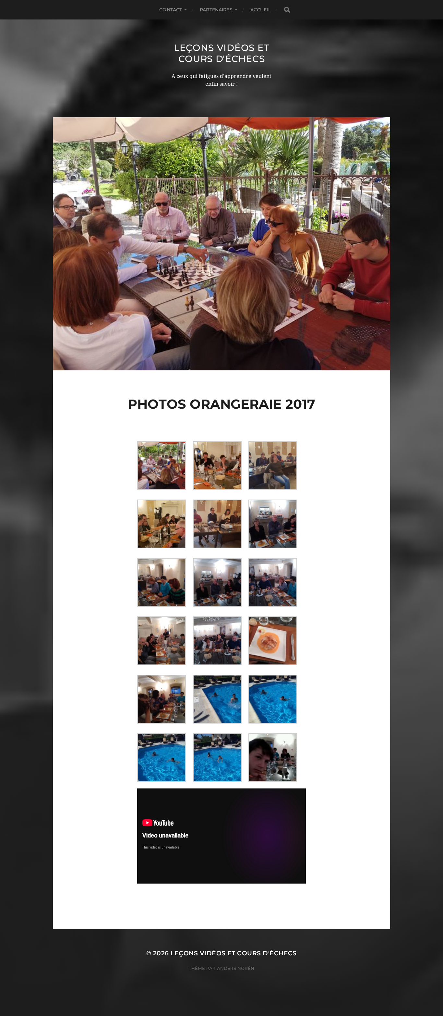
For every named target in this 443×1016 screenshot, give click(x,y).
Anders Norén (235, 968)
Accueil (260, 10)
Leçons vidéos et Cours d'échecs (221, 53)
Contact (170, 10)
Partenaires (216, 10)
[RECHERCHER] (287, 10)
